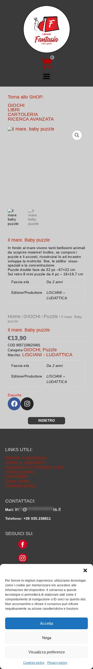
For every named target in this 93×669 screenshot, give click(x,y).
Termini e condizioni (26, 457)
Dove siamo (17, 481)
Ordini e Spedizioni (25, 462)
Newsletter (16, 476)
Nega (46, 637)
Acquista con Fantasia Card (34, 467)
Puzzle (51, 316)
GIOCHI (16, 105)
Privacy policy (57, 663)
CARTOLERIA (23, 114)
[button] (85, 570)
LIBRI (14, 109)
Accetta (46, 623)
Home (14, 316)
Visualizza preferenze (46, 652)
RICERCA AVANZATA (31, 119)
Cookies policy (34, 663)
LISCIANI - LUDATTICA (47, 354)
